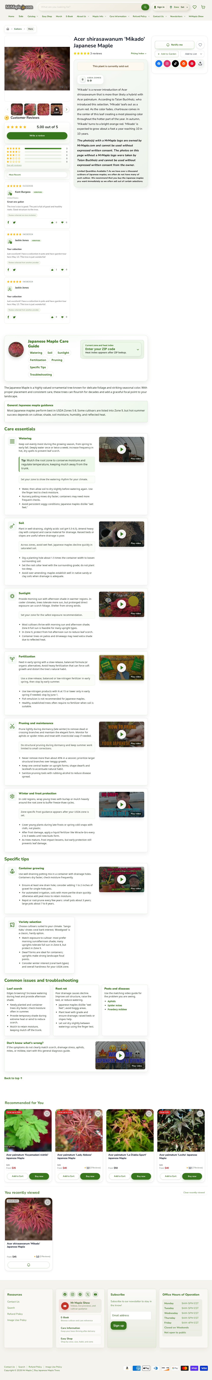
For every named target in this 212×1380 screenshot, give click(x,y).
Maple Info (98, 16)
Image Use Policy (16, 1320)
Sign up (118, 1326)
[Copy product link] (200, 63)
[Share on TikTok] (175, 63)
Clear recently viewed (194, 1192)
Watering (36, 353)
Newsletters (176, 16)
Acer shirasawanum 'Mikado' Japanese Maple (23, 1245)
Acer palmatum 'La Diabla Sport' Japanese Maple (127, 1156)
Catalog (32, 16)
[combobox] (89, 7)
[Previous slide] (7, 109)
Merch (59, 16)
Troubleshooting (41, 374)
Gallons (18, 28)
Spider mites (115, 1005)
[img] (14, 186)
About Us (81, 16)
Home (11, 16)
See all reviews (14, 165)
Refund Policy (140, 16)
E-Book (69, 16)
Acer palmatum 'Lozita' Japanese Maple (178, 1156)
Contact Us (158, 16)
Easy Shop (47, 16)
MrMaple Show (196, 16)
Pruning (57, 360)
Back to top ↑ (13, 1078)
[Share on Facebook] (158, 63)
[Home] (7, 29)
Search (11, 1307)
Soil (50, 353)
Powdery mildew (117, 1009)
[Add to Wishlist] (200, 45)
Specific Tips (38, 367)
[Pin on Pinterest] (191, 63)
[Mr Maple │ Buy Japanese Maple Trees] (21, 7)
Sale (21, 16)
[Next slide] (66, 109)
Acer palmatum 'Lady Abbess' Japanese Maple (74, 1156)
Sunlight (63, 353)
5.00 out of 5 (47, 127)
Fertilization (38, 360)
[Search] (145, 7)
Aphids (112, 1001)
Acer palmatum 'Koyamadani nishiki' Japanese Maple (27, 1156)
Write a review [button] (37, 135)
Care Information (118, 16)
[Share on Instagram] (167, 63)
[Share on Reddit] (183, 63)
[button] (17, 109)
